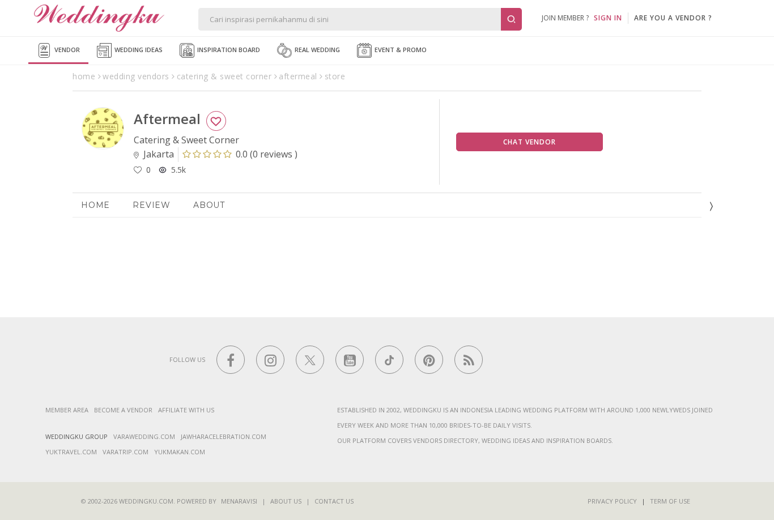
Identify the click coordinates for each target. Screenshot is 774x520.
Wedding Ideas (138, 49)
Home (95, 205)
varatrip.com (125, 451)
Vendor (66, 49)
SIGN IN (608, 18)
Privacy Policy (612, 501)
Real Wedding (316, 49)
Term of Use (670, 501)
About (209, 205)
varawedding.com (144, 436)
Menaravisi (239, 501)
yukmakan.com (179, 451)
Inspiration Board (227, 49)
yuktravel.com (71, 451)
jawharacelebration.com (223, 436)
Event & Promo (400, 49)
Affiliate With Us (186, 410)
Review (152, 205)
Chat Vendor (529, 142)
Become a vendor (123, 410)
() (266, 154)
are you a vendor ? (673, 18)
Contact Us (334, 501)
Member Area (66, 410)
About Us (285, 501)
